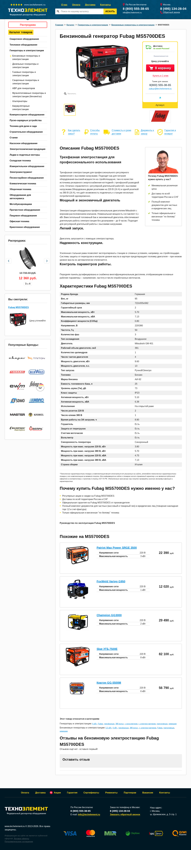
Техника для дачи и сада (23, 126)
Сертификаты (91, 792)
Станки (14, 137)
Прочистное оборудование (25, 210)
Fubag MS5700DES (18, 307)
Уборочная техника (20, 189)
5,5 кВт (109, 728)
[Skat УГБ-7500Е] (77, 665)
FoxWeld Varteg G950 (111, 581)
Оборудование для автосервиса (20, 197)
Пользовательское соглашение (19, 841)
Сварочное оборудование (24, 39)
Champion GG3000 (109, 615)
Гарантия (72, 792)
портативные (162, 724)
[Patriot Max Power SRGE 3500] (77, 564)
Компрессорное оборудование (27, 114)
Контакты (105, 5)
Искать (110, 11)
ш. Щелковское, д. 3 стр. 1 (163, 814)
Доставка (90, 5)
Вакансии (147, 792)
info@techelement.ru (132, 12)
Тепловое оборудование (23, 45)
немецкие (173, 724)
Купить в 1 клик (160, 76)
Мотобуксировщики (21, 204)
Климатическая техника (23, 183)
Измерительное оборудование (27, 166)
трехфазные (109, 724)
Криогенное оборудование (25, 227)
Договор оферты (21, 838)
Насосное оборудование (23, 143)
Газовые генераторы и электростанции (24, 74)
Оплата (76, 5)
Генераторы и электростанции (27, 50)
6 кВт (94, 724)
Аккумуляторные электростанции (21, 108)
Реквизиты (111, 792)
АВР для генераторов (23, 88)
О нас (64, 5)
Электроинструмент (21, 172)
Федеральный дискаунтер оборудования (26, 813)
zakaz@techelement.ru (160, 89)
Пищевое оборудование (23, 215)
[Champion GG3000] (77, 630)
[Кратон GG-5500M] (77, 696)
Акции (57, 792)
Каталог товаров (20, 32)
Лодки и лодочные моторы (25, 155)
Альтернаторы (19, 101)
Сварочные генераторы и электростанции (25, 82)
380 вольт (119, 724)
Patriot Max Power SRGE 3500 (117, 547)
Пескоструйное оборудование (27, 178)
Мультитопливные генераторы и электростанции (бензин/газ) (29, 95)
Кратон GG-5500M (109, 682)
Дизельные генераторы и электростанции (25, 65)
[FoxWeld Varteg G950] (77, 598)
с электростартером (147, 724)
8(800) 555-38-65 (160, 85)
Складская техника (20, 160)
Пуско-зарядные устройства (26, 120)
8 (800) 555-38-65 (136, 9)
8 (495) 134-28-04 (173, 9)
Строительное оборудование (26, 132)
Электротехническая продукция (27, 149)
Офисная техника (19, 221)
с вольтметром (131, 724)
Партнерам (130, 792)
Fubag (100, 724)
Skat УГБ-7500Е (107, 648)
